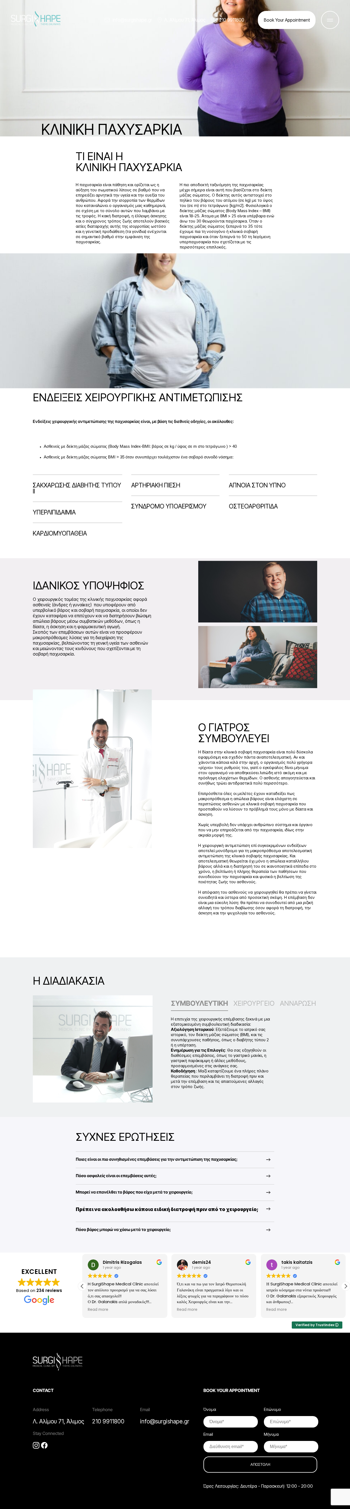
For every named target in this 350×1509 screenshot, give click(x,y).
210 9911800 (231, 20)
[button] (346, 1286)
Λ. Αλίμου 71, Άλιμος (185, 20)
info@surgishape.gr (132, 20)
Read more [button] (109, 1309)
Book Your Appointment (287, 20)
